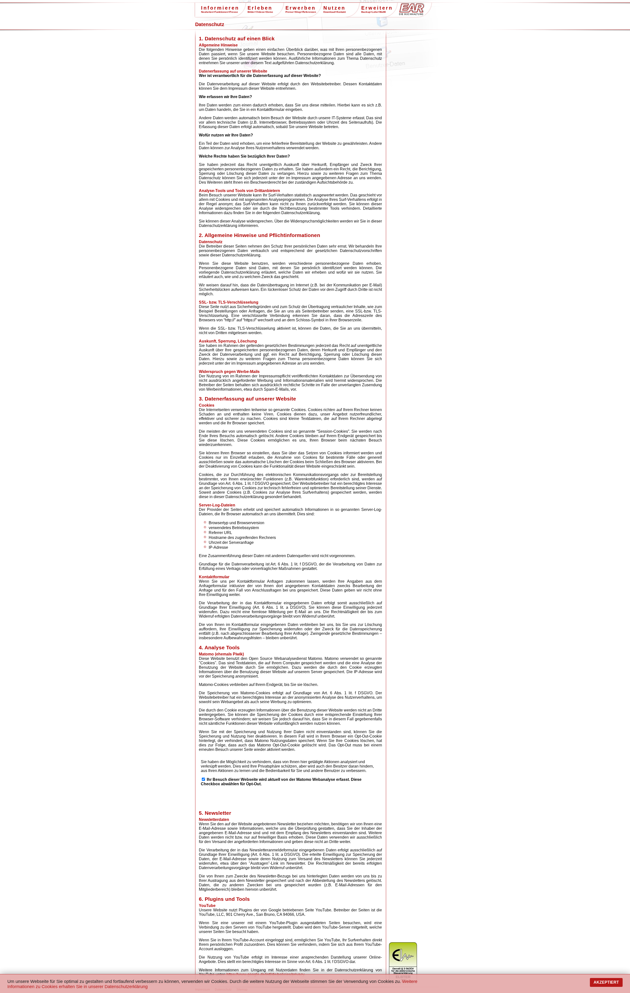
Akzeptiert (606, 982)
